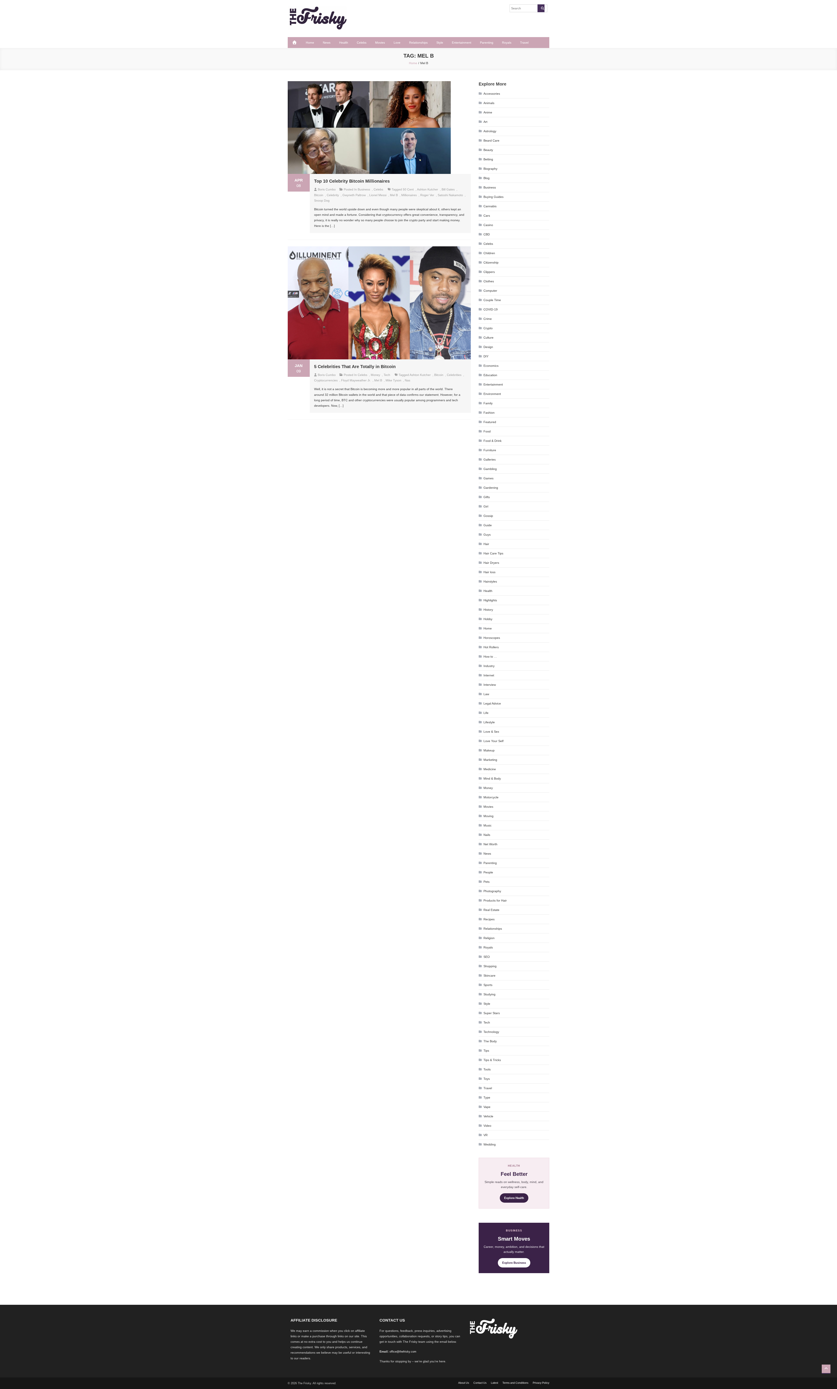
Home (310, 42)
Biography (490, 168)
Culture (488, 337)
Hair (486, 544)
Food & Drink (492, 440)
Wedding (489, 1144)
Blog (486, 178)
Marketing (490, 759)
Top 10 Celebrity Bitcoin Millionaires (352, 181)
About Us (463, 1382)
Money (375, 375)
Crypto (488, 328)
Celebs (361, 42)
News (326, 42)
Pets (486, 881)
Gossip (488, 516)
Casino (488, 225)
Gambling (490, 469)
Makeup (489, 750)
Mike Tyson (393, 380)
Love (397, 42)
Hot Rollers (491, 647)
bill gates (448, 189)
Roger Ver (427, 195)
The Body (490, 1041)
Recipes (489, 919)
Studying (489, 994)
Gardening (490, 487)
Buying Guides (493, 197)
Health (343, 42)
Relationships (418, 42)
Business (364, 189)
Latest (494, 1382)
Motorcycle (490, 797)
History (488, 609)
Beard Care (491, 140)
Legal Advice (492, 703)
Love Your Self (493, 741)
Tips (486, 1050)
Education (490, 375)
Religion (489, 938)
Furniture (489, 450)
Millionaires (409, 195)
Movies (380, 42)
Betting (488, 159)
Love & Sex (491, 731)
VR (485, 1135)
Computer (490, 290)
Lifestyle (489, 722)
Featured (489, 422)
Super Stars (491, 1013)
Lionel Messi (377, 195)
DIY (485, 356)
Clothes (488, 281)
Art (485, 121)
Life (485, 713)
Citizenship (490, 262)
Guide (487, 525)
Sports (487, 985)
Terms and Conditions (515, 1382)
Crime (487, 319)
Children (489, 253)
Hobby (487, 619)
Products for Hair (495, 900)
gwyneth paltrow (354, 195)
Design (488, 347)
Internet (488, 675)
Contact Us (480, 1382)
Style (439, 42)
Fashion (489, 412)
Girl (485, 506)
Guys (487, 534)
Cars (486, 215)
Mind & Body (492, 778)
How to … (490, 656)
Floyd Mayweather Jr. (356, 380)
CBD (486, 234)
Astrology (489, 131)
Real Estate (491, 910)
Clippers (489, 272)
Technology (491, 1032)
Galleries (489, 459)
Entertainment (461, 42)
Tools (487, 1069)
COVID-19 (490, 309)
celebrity (333, 195)
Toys (486, 1078)
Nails (486, 835)
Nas (407, 380)
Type (486, 1097)
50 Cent (408, 189)
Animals (488, 103)
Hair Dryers (491, 562)
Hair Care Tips (493, 553)
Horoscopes (491, 638)
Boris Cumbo (327, 189)
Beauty (488, 150)
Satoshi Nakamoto (450, 195)
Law (486, 694)
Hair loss (489, 572)
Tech (387, 375)
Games (488, 478)
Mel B (394, 195)
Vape (486, 1107)
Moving (488, 816)
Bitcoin (318, 195)
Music (487, 825)
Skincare (489, 975)
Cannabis (490, 206)
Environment (492, 394)
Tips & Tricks (492, 1060)
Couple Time (492, 300)
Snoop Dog (322, 200)
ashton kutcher (427, 189)
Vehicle (488, 1116)
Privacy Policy (541, 1382)
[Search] (541, 8)
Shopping (490, 966)
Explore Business (514, 1262)
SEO (486, 957)
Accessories (491, 93)
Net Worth (490, 844)
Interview (489, 684)
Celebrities (454, 375)
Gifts (486, 497)
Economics (490, 365)
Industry (489, 666)
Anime (487, 112)
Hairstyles (490, 581)
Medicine (489, 769)
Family (488, 403)
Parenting (486, 42)
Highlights (490, 600)
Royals (506, 42)
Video (487, 1125)
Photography (492, 891)
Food (487, 431)
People (488, 872)
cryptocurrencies (326, 380)
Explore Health (514, 1198)
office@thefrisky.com (403, 1351)
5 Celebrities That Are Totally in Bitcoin (355, 366)
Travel (524, 42)
